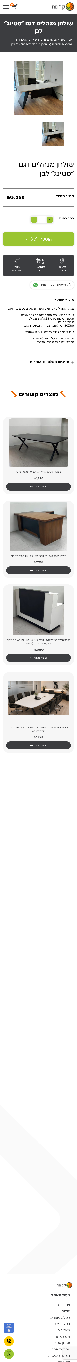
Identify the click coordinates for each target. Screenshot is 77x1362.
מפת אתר (62, 1336)
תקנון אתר (62, 1343)
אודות (65, 1311)
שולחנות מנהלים (62, 44)
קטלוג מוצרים (49, 39)
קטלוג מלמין (61, 1324)
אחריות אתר (61, 1349)
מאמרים (63, 1330)
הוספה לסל (38, 239)
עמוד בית (66, 39)
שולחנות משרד (28, 39)
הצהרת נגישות (59, 1355)
